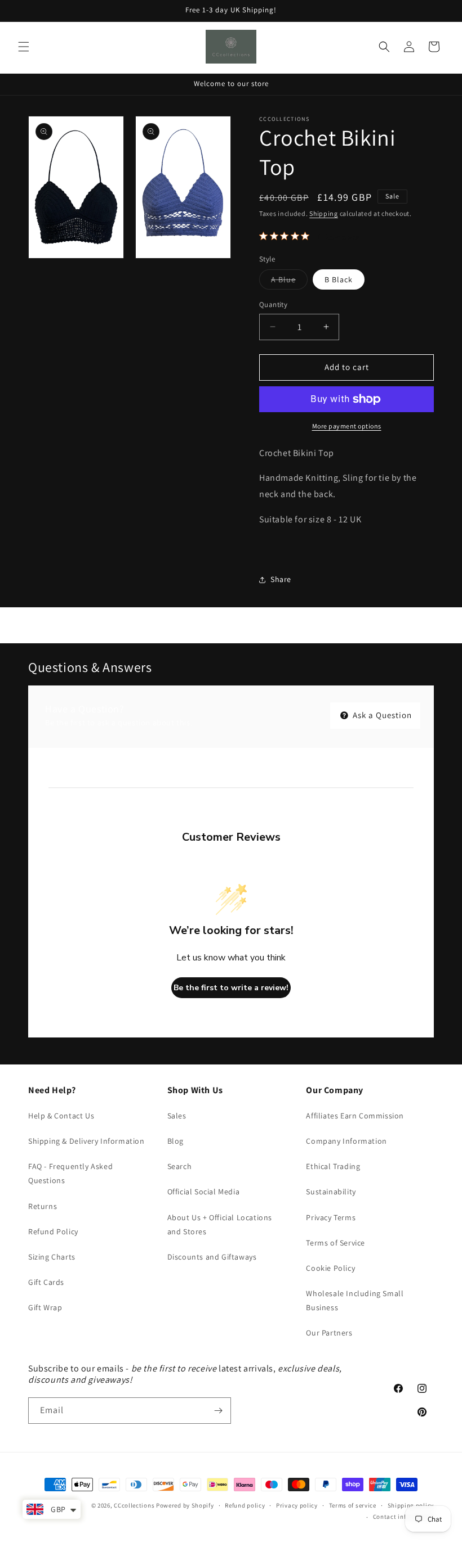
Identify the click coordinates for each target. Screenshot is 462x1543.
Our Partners (329, 1333)
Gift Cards (46, 1282)
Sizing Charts (51, 1257)
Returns (42, 1206)
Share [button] (280, 579)
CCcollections (134, 1505)
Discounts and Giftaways (212, 1257)
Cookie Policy (330, 1268)
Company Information (346, 1141)
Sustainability (331, 1191)
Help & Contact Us (61, 1116)
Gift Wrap (45, 1307)
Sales (176, 1116)
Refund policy (245, 1505)
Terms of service (352, 1505)
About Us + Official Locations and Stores (219, 1224)
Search (179, 1166)
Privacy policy (297, 1505)
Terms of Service (335, 1243)
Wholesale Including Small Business (354, 1300)
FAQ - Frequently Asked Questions (70, 1173)
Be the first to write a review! (231, 987)
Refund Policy (53, 1231)
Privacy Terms (331, 1217)
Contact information (403, 1517)
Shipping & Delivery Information (86, 1141)
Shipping (323, 213)
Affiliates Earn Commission (355, 1116)
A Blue (289, 282)
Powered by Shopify (185, 1505)
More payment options (346, 426)
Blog (175, 1141)
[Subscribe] (218, 1410)
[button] (23, 46)
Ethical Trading (333, 1166)
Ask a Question (381, 715)
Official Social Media (203, 1191)
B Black (339, 279)
